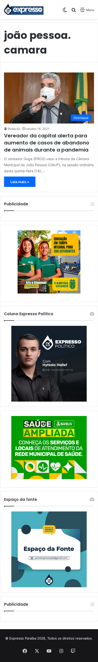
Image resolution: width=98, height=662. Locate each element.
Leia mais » (19, 182)
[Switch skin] (64, 11)
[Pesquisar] (73, 11)
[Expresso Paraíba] (24, 9)
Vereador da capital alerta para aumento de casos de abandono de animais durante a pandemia (46, 142)
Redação (14, 129)
